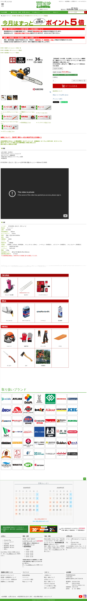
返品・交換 (47, 536)
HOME (1, 48)
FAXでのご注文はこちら (78, 585)
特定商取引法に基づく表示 (25, 596)
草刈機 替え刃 (20, 15)
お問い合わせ (12, 596)
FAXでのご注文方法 (49, 583)
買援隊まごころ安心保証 (7, 581)
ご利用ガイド (74, 1)
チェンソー (15, 50)
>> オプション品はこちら (8, 131)
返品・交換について (49, 581)
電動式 (20, 50)
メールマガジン (82, 1)
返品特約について (57, 91)
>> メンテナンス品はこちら (43, 122)
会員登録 (67, 1)
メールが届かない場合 (50, 585)
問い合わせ (27, 12)
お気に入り (37, 12)
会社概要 (4, 12)
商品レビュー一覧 (27, 581)
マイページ (47, 12)
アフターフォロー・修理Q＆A (9, 579)
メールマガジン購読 (27, 579)
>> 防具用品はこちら (25, 122)
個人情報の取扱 (38, 596)
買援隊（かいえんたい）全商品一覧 (13, 48)
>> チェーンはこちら (41, 112)
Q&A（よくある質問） (50, 588)
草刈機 (14, 15)
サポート (47, 572)
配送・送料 (26, 536)
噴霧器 (46, 15)
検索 (85, 12)
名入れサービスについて (7, 575)
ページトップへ (84, 479)
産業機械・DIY (8, 50)
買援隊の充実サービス (7, 572)
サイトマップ (48, 596)
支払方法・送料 (16, 12)
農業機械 (7, 52)
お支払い (3, 536)
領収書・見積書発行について (8, 577)
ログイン (62, 1)
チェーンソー (39, 15)
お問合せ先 (69, 536)
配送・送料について (49, 577)
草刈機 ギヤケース (30, 15)
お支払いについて (49, 579)
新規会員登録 (26, 575)
